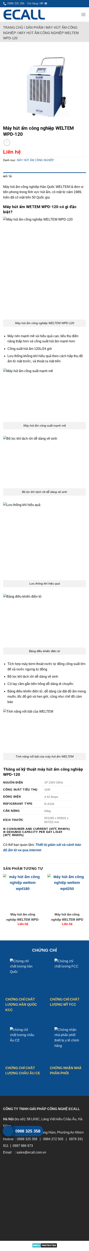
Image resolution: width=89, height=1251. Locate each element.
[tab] (44, 176)
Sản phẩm (34, 27)
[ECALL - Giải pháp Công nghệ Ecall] (24, 14)
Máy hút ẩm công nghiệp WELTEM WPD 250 (67, 917)
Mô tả (7, 176)
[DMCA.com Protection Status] (44, 1245)
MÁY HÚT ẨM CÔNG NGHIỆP (35, 160)
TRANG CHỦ (13, 27)
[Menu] (83, 14)
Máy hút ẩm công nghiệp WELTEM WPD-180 (22, 917)
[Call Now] (8, 1131)
